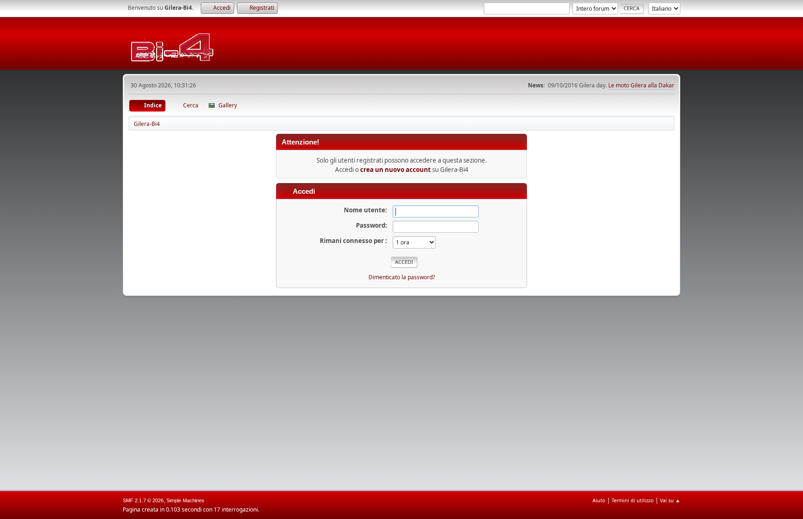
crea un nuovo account (395, 169)
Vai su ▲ (670, 500)
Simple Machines (185, 500)
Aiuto (599, 500)
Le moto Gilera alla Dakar (641, 85)
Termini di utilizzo (633, 500)
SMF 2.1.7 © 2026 (143, 500)
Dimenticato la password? (402, 277)
